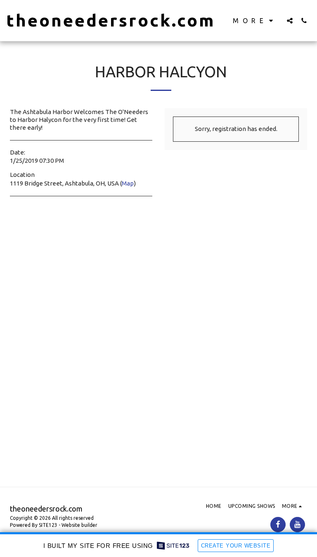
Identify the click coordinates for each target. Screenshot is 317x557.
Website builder (79, 525)
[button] (289, 20)
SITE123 (48, 525)
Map (128, 183)
